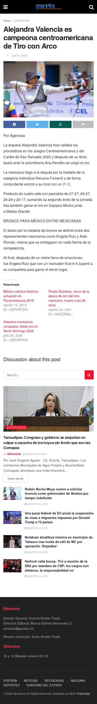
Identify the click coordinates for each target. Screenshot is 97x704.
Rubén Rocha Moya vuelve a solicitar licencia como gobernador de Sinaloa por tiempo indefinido (56, 493)
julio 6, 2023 (20, 55)
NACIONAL (78, 680)
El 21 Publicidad (80, 693)
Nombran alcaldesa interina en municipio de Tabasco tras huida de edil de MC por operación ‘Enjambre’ (59, 541)
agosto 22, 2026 (35, 454)
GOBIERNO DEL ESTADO (44, 685)
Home (7, 20)
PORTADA (10, 680)
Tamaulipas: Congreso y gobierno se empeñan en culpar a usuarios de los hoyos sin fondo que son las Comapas (46, 442)
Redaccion (14, 454)
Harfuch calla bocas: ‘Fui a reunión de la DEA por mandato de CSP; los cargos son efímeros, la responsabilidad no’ (57, 565)
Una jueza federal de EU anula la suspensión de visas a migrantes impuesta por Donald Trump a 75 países (59, 517)
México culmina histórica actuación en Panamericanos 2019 (20, 296)
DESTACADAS (16, 427)
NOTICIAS (31, 680)
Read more (16, 478)
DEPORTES (21, 20)
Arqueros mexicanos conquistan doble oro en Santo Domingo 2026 (20, 326)
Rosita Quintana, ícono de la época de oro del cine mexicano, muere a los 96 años (68, 298)
